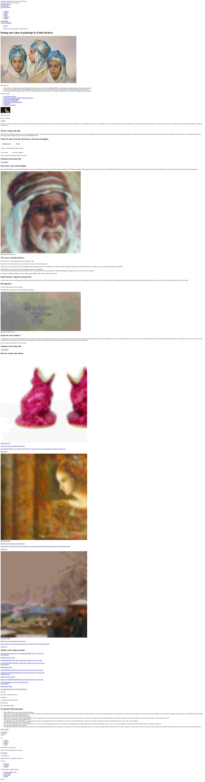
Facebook (6, 765)
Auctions (6, 12)
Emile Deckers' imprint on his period (13, 102)
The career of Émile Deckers (11, 100)
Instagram (6, 763)
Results (6, 14)
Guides (5, 15)
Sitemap (6, 776)
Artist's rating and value (10, 96)
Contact (6, 18)
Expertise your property (10, 105)
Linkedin (6, 766)
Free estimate (4, 21)
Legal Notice (7, 775)
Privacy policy (7, 773)
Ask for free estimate (6, 23)
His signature (7, 103)
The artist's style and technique (11, 99)
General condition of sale (10, 772)
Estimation (6, 17)
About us (6, 11)
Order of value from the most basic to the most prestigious (18, 98)
